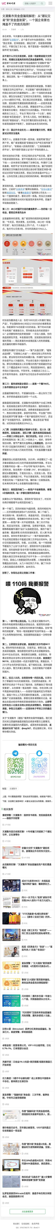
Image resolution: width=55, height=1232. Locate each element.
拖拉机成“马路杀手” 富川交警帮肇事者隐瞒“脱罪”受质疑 (37, 1178)
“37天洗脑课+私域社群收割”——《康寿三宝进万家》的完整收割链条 (37, 916)
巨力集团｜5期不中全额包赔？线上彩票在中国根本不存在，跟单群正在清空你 (26, 1080)
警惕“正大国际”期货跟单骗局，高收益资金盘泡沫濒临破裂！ (36, 981)
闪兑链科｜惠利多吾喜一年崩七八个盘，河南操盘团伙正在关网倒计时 (37, 999)
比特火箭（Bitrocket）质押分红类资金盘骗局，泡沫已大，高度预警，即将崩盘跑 (26, 1030)
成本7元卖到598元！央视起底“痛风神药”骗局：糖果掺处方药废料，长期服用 (36, 883)
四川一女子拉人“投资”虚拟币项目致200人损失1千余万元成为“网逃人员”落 (36, 900)
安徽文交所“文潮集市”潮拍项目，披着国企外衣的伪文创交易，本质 (36, 851)
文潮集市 (14, 39)
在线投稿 (25, 1223)
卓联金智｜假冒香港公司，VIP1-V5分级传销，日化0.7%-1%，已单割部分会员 (26, 1047)
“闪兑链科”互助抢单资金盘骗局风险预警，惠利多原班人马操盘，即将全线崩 (36, 1015)
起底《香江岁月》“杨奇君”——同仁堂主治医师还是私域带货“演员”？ (36, 933)
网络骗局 (17, 9)
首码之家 (9, 9)
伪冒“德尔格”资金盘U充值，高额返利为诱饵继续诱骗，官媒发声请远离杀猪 (37, 1147)
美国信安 (11, 192)
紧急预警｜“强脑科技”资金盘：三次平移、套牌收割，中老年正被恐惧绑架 (25, 1096)
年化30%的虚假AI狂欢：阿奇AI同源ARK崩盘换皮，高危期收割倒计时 (37, 1163)
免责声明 (35, 1223)
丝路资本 (20, 189)
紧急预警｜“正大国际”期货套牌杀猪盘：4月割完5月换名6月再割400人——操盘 (36, 966)
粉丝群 (16, 1223)
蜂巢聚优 (26, 192)
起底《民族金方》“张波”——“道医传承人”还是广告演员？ (37, 948)
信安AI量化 (46, 189)
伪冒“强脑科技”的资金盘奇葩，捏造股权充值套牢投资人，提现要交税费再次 (37, 1114)
